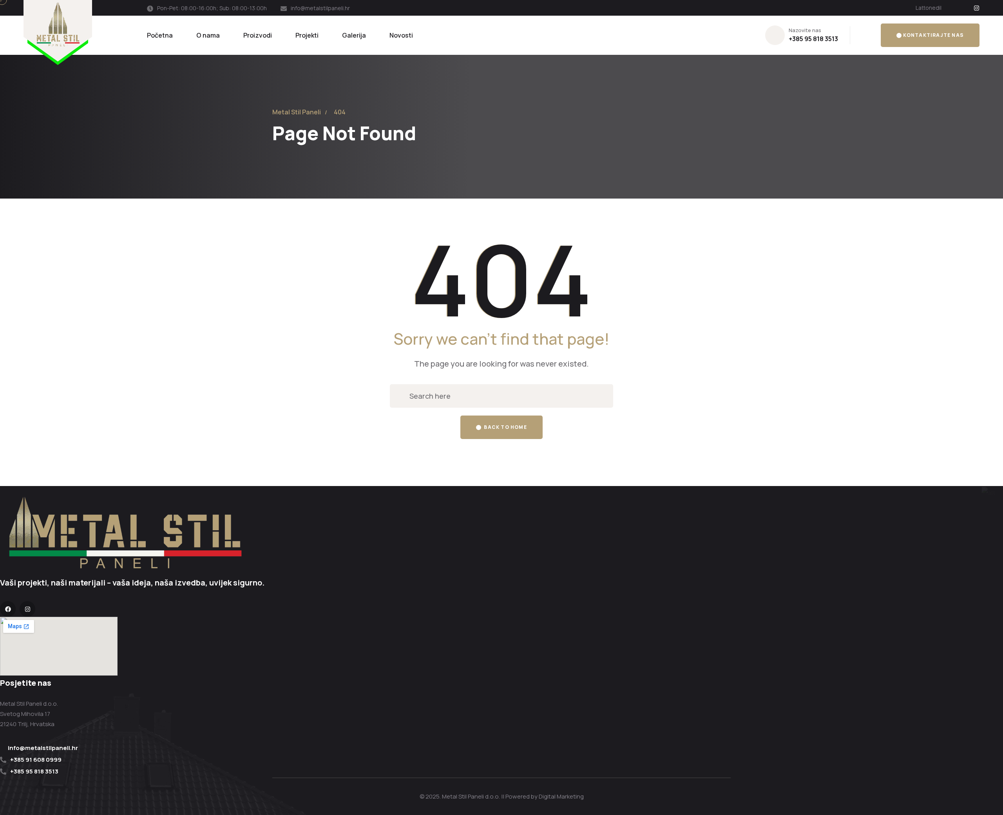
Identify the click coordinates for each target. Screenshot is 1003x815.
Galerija (354, 35)
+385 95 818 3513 (813, 38)
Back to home (505, 427)
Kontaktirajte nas (933, 35)
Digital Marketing (561, 796)
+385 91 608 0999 (36, 759)
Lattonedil (928, 7)
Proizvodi (257, 35)
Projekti (307, 35)
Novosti (401, 35)
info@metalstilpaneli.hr (320, 8)
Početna (160, 35)
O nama (208, 35)
